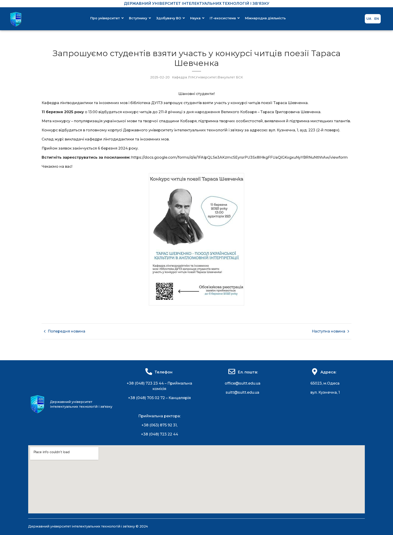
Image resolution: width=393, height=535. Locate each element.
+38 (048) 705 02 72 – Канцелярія (159, 398)
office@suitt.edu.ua (242, 383)
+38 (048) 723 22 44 (159, 434)
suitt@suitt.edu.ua (242, 392)
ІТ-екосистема (223, 18)
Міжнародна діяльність (265, 18)
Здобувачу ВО (168, 18)
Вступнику (138, 18)
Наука (195, 18)
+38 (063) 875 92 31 (159, 425)
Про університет (105, 18)
